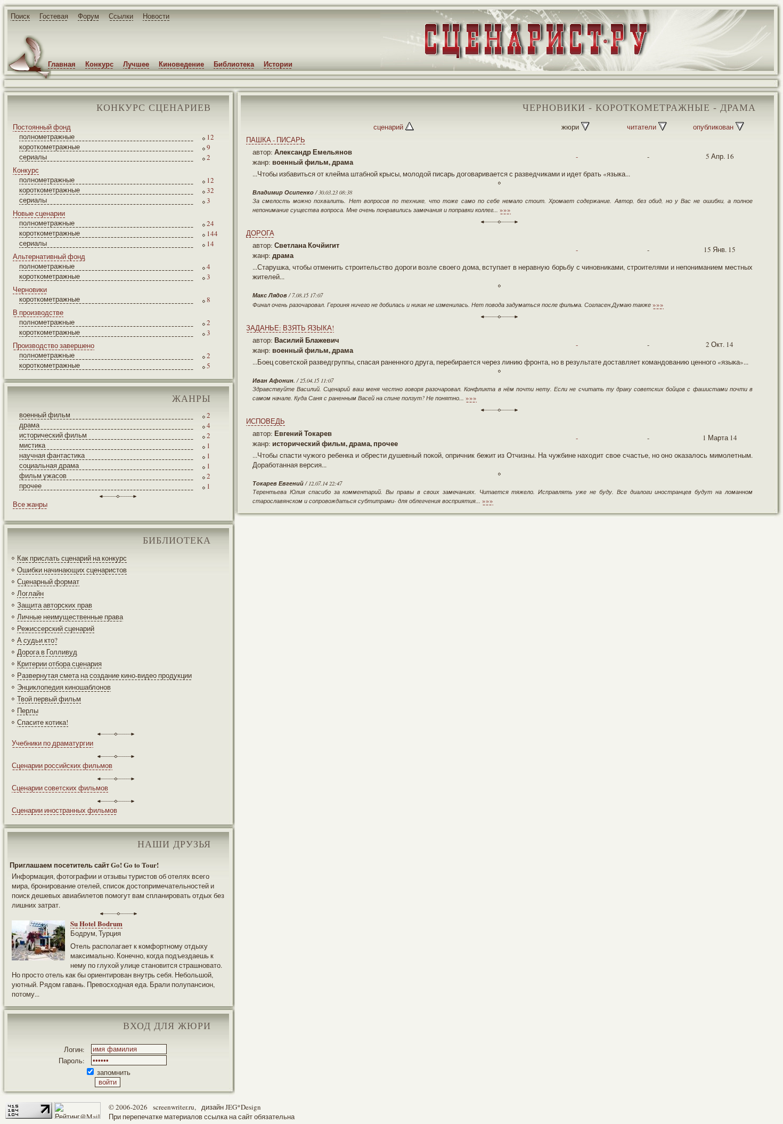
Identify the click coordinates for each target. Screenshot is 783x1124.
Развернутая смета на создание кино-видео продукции (104, 675)
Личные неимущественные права (70, 616)
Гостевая (53, 16)
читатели (641, 127)
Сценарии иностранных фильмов (64, 810)
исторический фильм (53, 435)
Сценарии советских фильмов (60, 788)
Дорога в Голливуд (47, 652)
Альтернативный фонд (49, 256)
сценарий (388, 127)
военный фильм (44, 414)
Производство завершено (53, 345)
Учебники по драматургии (52, 743)
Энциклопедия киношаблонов (64, 687)
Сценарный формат (48, 581)
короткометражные (49, 146)
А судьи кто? (37, 640)
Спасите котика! (42, 722)
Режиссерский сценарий (55, 628)
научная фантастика (52, 455)
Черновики (30, 289)
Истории (278, 64)
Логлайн (30, 593)
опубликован (713, 127)
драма (29, 425)
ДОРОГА (260, 233)
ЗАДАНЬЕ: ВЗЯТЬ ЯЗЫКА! (290, 328)
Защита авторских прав (54, 605)
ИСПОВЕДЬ (265, 421)
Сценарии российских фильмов (62, 765)
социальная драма (49, 465)
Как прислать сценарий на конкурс (72, 558)
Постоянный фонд (42, 127)
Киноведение (181, 64)
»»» (505, 209)
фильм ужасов (43, 475)
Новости (156, 16)
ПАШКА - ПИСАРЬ (275, 139)
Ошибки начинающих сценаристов (72, 570)
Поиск (20, 16)
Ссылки (121, 16)
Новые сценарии (39, 213)
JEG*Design (243, 1107)
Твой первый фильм (49, 698)
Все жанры (30, 504)
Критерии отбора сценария (59, 663)
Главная (62, 64)
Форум (88, 16)
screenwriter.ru (173, 1107)
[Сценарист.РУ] (532, 58)
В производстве (38, 312)
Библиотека (234, 64)
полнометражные (47, 136)
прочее (30, 485)
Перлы (27, 710)
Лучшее (136, 64)
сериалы (33, 156)
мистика (32, 445)
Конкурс (99, 64)
